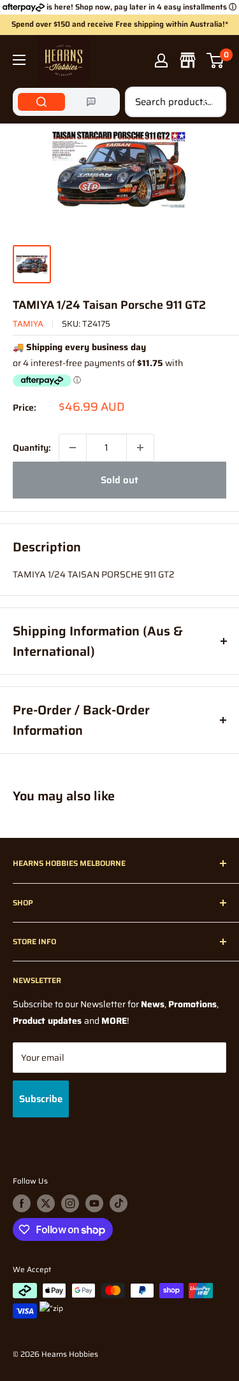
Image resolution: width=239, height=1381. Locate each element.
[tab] (41, 102)
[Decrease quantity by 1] (72, 447)
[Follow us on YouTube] (94, 1203)
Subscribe (40, 1099)
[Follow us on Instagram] (70, 1203)
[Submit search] (209, 101)
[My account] (161, 60)
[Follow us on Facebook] (22, 1203)
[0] (216, 60)
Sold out (119, 480)
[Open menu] (19, 60)
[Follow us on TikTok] (118, 1203)
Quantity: (32, 448)
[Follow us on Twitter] (46, 1203)
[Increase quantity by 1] (140, 447)
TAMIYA (28, 323)
